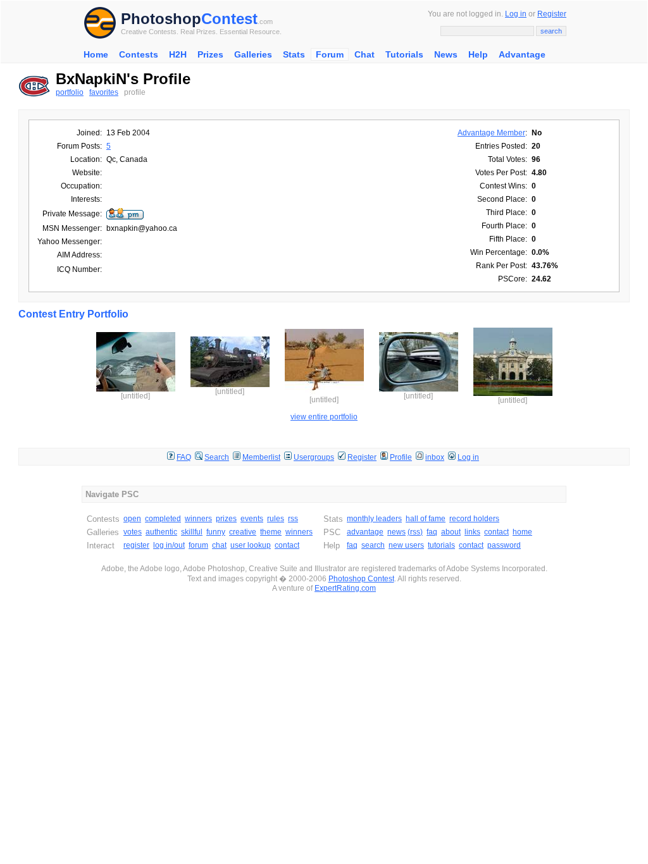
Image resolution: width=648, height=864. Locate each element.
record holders (474, 518)
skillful (191, 532)
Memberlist (261, 457)
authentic (161, 532)
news (396, 532)
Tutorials (404, 54)
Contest (229, 18)
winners (198, 518)
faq (432, 532)
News (446, 54)
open (132, 518)
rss (293, 518)
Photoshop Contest (361, 578)
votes (132, 532)
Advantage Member (491, 132)
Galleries (253, 54)
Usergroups (314, 457)
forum (198, 545)
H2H (178, 54)
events (251, 518)
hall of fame (426, 518)
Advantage (522, 54)
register (136, 545)
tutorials (441, 545)
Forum (330, 54)
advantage (365, 532)
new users (406, 545)
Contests (138, 54)
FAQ (184, 457)
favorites (103, 92)
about (451, 532)
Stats (294, 54)
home (522, 532)
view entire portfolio (324, 416)
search (373, 545)
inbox (434, 457)
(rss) (415, 532)
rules (275, 518)
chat (219, 545)
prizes (226, 518)
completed (163, 518)
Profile (401, 457)
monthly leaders (374, 518)
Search (216, 457)
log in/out (169, 545)
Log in (515, 13)
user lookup (250, 545)
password (504, 545)
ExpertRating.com (345, 588)
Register (551, 13)
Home (96, 54)
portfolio (70, 92)
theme (271, 532)
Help (478, 54)
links (472, 532)
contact (287, 545)
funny (215, 532)
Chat (364, 54)
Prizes (210, 54)
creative (242, 532)
